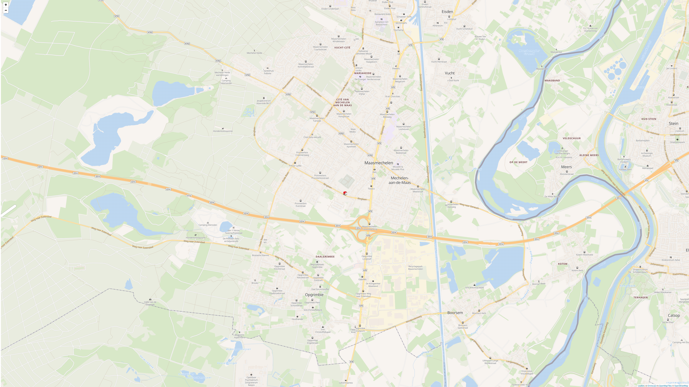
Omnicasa (652, 385)
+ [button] (6, 5)
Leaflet (641, 385)
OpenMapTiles (665, 385)
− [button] (6, 10)
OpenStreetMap (681, 385)
